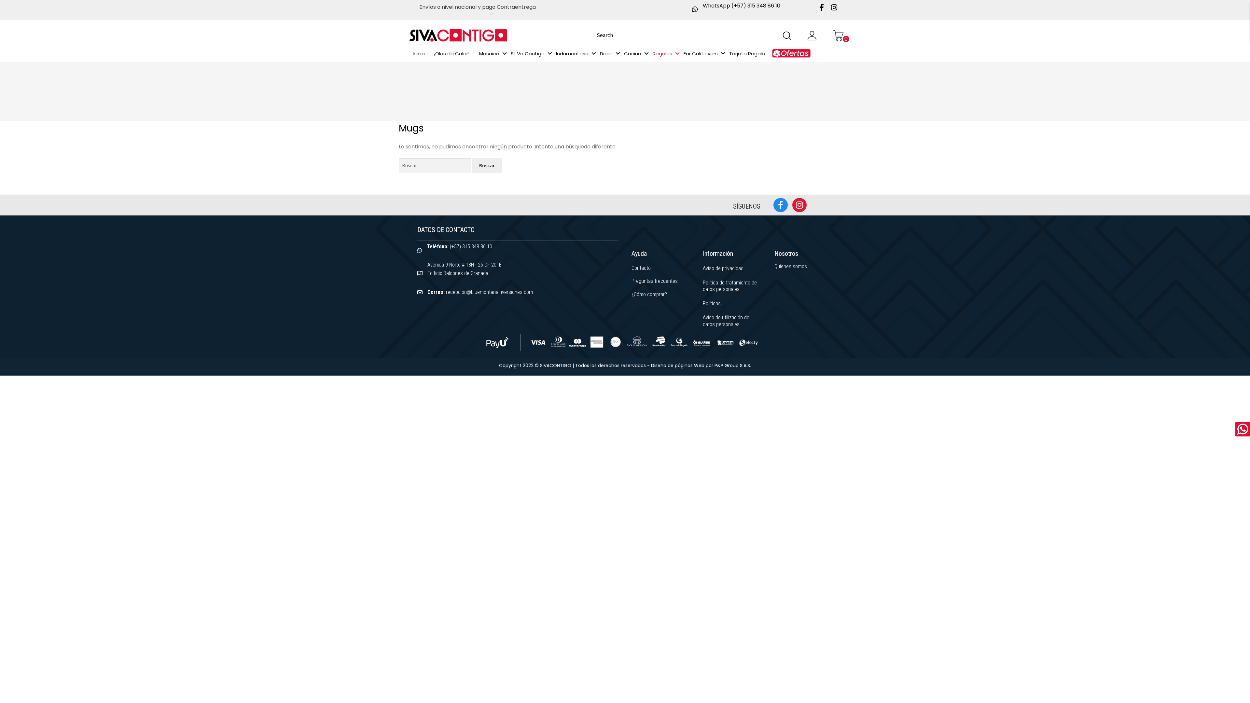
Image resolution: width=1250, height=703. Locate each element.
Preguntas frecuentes (655, 281)
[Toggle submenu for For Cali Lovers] (723, 53)
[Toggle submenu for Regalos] (677, 53)
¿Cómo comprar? (649, 294)
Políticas (712, 303)
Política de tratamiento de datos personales (730, 286)
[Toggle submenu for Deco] (617, 53)
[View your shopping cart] (838, 35)
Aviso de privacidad (723, 268)
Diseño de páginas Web (678, 365)
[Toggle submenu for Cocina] (646, 53)
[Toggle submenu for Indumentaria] (593, 53)
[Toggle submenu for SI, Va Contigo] (549, 53)
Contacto (641, 268)
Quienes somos (790, 266)
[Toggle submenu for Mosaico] (504, 53)
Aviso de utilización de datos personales (726, 320)
